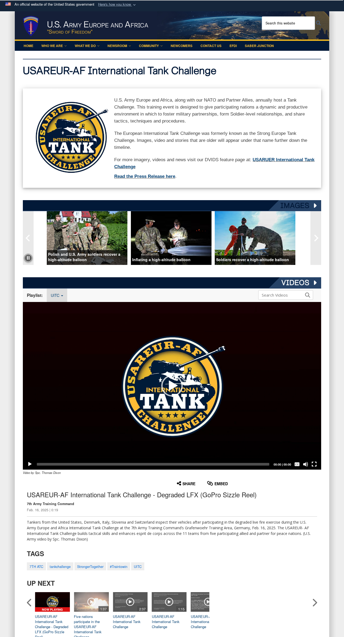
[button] (117, 4)
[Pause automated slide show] (28, 258)
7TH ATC (36, 566)
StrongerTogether (90, 566)
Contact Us (210, 45)
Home (28, 45)
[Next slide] (315, 238)
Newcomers (181, 45)
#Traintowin (118, 566)
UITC (55, 295)
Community (149, 45)
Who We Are (52, 45)
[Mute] (305, 464)
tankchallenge (60, 566)
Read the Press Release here (144, 176)
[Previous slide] (28, 238)
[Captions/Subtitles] (297, 464)
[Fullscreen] (314, 464)
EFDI (233, 45)
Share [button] (188, 483)
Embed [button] (221, 483)
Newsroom (117, 45)
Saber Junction (259, 45)
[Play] (30, 464)
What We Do (85, 45)
